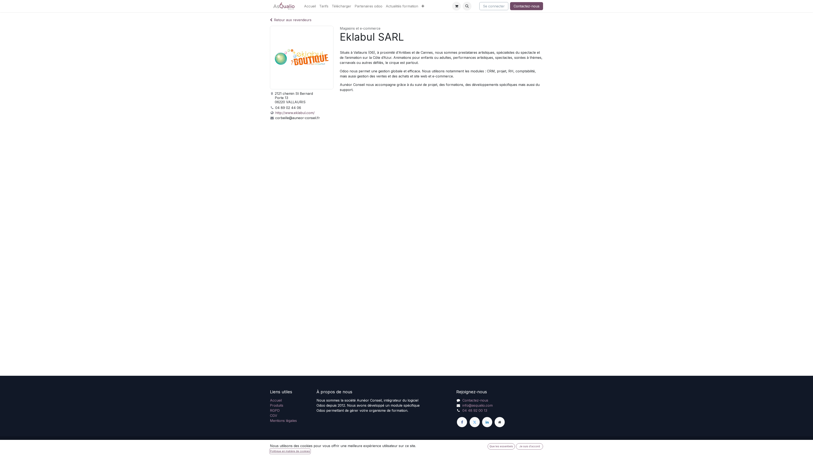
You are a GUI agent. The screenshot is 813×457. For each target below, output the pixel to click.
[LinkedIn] (487, 422)
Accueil (276, 400)
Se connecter (494, 6)
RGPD (275, 410)
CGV (273, 415)
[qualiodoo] (500, 422)
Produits (276, 405)
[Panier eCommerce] (456, 6)
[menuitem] (310, 6)
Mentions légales (283, 420)
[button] (467, 6)
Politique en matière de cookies (290, 451)
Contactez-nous (526, 6)
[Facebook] (462, 422)
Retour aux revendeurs (292, 20)
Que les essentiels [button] (501, 446)
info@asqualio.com (477, 405)
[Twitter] (475, 422)
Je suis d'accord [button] (529, 446)
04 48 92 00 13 (474, 410)
